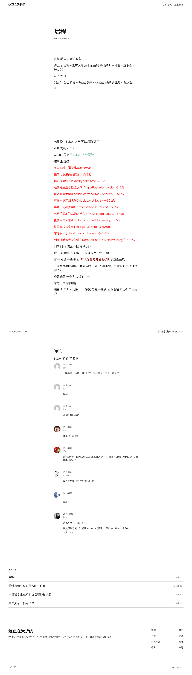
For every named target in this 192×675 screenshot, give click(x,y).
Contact (167, 4)
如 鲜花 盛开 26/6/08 (169, 331)
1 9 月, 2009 (67, 364)
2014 (11, 577)
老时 (65, 430)
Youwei (66, 475)
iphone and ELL (20, 331)
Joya (65, 517)
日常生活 (67, 38)
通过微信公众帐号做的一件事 (27, 586)
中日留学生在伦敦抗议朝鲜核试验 (29, 594)
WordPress (175, 667)
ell (61, 38)
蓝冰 (65, 367)
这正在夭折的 (16, 5)
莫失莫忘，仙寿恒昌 (21, 603)
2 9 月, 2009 (68, 514)
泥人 (65, 451)
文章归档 (179, 4)
